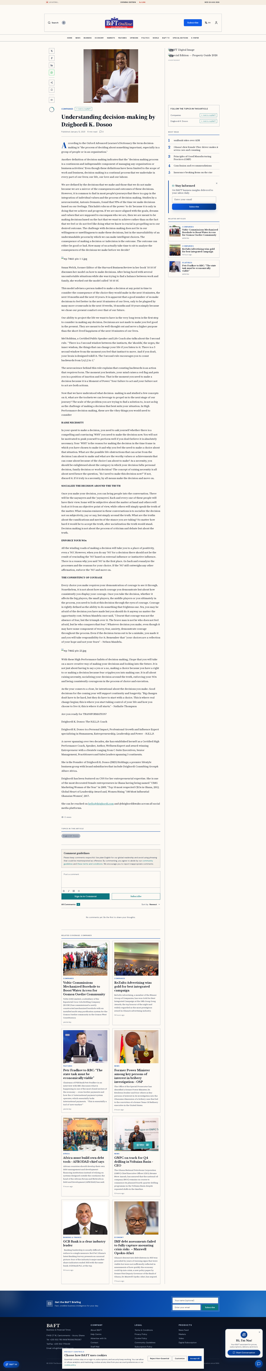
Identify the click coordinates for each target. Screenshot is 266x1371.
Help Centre (96, 1334)
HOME (69, 38)
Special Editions (180, 38)
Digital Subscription (188, 1342)
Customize (180, 1358)
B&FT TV (165, 38)
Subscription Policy (143, 1346)
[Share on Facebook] (51, 58)
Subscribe (192, 22)
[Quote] (73, 891)
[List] (78, 891)
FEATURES (122, 38)
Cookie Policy (141, 1338)
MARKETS (111, 38)
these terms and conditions (90, 864)
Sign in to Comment (86, 896)
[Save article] (51, 90)
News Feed (184, 1330)
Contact (94, 1342)
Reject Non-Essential (159, 1358)
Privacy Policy (141, 1334)
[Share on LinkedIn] (51, 65)
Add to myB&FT (84, 109)
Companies (67, 109)
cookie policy (70, 1365)
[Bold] (64, 891)
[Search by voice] (64, 23)
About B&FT (96, 1330)
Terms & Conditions (144, 1330)
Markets (182, 1334)
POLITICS (145, 38)
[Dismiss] (217, 183)
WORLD (156, 38)
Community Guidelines (145, 1342)
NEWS (78, 38)
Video (181, 1338)
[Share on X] (51, 51)
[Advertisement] (193, 81)
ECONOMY (99, 38)
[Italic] (68, 891)
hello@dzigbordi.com (101, 803)
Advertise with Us (98, 1338)
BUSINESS (88, 38)
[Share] (51, 82)
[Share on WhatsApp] (51, 72)
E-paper (195, 38)
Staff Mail (95, 1346)
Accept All (194, 1358)
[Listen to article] (51, 100)
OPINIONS (134, 38)
